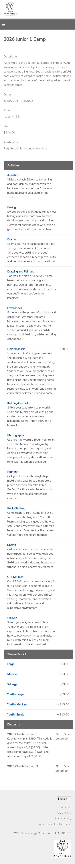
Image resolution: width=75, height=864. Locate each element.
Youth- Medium (17, 704)
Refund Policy (63, 818)
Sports (11, 545)
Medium (12, 674)
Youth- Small (15, 715)
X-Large (12, 684)
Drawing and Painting (20, 272)
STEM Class (15, 577)
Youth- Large (15, 694)
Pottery (12, 472)
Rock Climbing (16, 508)
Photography (15, 435)
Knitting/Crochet (17, 403)
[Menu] (6, 25)
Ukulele (12, 618)
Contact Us (64, 807)
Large (11, 664)
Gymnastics (14, 308)
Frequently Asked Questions (54, 824)
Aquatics (13, 175)
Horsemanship (16, 349)
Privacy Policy (63, 813)
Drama (11, 239)
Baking (11, 207)
